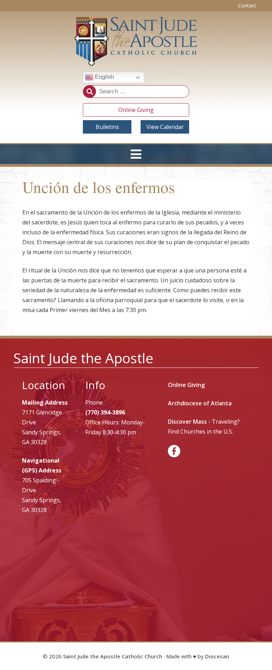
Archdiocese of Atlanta (200, 403)
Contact (247, 5)
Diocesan (217, 656)
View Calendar (165, 127)
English (104, 77)
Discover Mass (187, 421)
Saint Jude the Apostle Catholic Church (112, 656)
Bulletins (107, 127)
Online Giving (136, 110)
